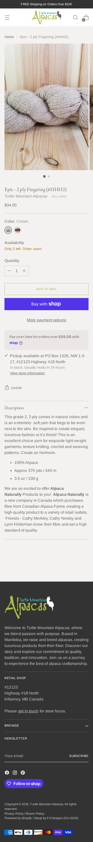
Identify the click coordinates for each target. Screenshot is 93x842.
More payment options (46, 320)
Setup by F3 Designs (48, 818)
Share (16, 388)
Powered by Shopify (18, 818)
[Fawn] (17, 230)
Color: (16, 221)
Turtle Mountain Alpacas (25, 196)
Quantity (11, 260)
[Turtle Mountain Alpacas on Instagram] (15, 773)
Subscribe (79, 756)
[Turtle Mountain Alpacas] (47, 17)
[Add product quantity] (24, 271)
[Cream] (8, 230)
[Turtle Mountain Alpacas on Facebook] (7, 773)
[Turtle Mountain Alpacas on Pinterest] (23, 773)
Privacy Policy (14, 813)
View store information (27, 373)
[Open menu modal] (7, 17)
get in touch (28, 711)
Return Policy (35, 813)
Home (9, 37)
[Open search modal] (75, 17)
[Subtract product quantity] (9, 271)
